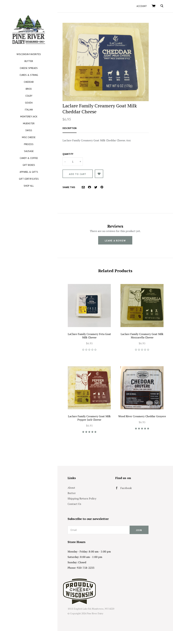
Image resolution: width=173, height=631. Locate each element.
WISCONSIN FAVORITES (29, 54)
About (71, 488)
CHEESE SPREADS (29, 68)
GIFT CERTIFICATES (29, 178)
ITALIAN (29, 109)
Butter (72, 493)
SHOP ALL (29, 185)
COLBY (28, 95)
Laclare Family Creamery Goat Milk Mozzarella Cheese (142, 335)
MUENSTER (28, 123)
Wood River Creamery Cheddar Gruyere (142, 416)
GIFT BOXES (29, 164)
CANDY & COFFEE (29, 158)
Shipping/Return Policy (82, 498)
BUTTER (28, 61)
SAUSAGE (29, 151)
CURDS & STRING (29, 74)
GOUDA (29, 102)
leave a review (115, 240)
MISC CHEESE (28, 137)
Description (70, 128)
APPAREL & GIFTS (29, 171)
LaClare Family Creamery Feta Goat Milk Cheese (89, 335)
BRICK (29, 88)
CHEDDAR (29, 81)
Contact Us (74, 504)
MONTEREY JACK (28, 116)
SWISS (28, 130)
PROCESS (28, 144)
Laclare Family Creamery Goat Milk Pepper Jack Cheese (89, 417)
